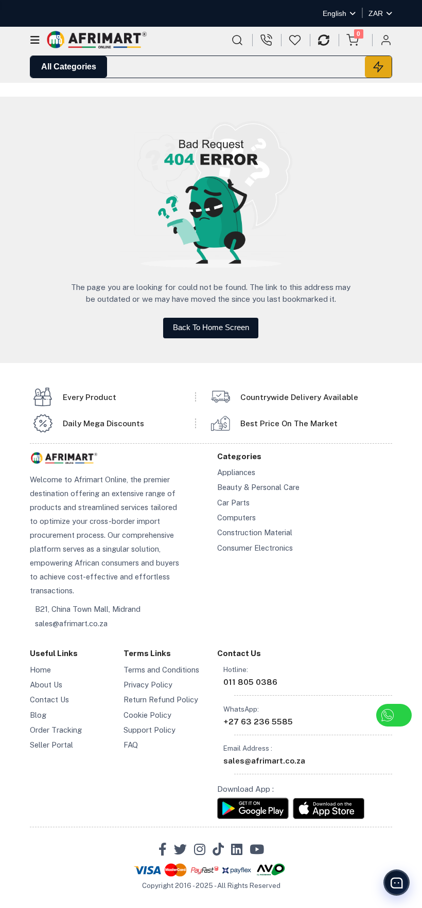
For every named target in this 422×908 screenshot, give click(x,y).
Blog (38, 715)
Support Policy (149, 729)
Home (40, 669)
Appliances (236, 472)
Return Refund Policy (161, 699)
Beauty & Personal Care (258, 487)
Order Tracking (56, 729)
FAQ (131, 744)
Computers (236, 517)
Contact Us (49, 699)
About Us (46, 684)
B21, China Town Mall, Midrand (87, 609)
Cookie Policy (147, 715)
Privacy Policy (148, 684)
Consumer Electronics (255, 547)
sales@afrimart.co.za (71, 623)
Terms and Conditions (161, 669)
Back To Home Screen (211, 327)
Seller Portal (51, 744)
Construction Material (254, 532)
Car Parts (233, 502)
